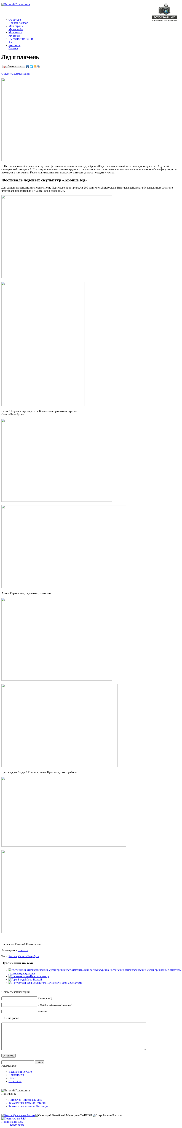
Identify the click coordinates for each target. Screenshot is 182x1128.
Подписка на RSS (12, 1121)
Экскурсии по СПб (20, 1071)
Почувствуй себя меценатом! (64, 982)
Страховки (15, 1081)
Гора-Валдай (34, 979)
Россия (13, 956)
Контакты (14, 47)
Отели (12, 1078)
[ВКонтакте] (28, 66)
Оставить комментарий (15, 73)
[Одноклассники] (35, 66)
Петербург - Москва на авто (25, 1099)
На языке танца (39, 976)
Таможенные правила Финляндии (29, 1106)
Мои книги (15, 34)
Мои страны (16, 27)
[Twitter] (31, 66)
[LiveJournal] (39, 66)
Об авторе (18, 21)
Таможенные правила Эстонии (27, 1102)
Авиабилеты (16, 1074)
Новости (23, 950)
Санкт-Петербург (28, 956)
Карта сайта (17, 1124)
